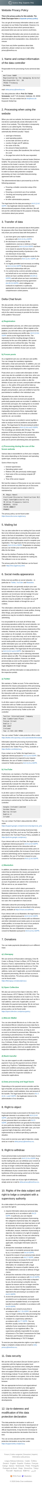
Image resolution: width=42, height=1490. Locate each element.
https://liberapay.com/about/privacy (14, 981)
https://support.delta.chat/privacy (13, 1444)
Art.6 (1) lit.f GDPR (29, 756)
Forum (6, 1454)
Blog (20, 3)
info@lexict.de (31, 98)
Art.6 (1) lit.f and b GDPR (12, 651)
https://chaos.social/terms (24, 909)
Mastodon (30, 582)
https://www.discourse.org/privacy (14, 516)
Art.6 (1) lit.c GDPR (29, 259)
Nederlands (20, 1466)
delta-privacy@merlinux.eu (15, 89)
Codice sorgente (16, 1454)
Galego (5, 1466)
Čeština (34, 1461)
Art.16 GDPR (29, 1252)
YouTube (20, 582)
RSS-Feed (17, 1476)
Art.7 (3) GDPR (23, 1311)
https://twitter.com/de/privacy (12, 749)
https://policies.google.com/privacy (14, 837)
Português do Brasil (10, 1468)
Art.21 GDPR (10, 1294)
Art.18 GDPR (34, 1277)
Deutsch (6, 1463)
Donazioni (27, 1454)
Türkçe (35, 1468)
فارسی (33, 1471)
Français (35, 1463)
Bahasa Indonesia (17, 1461)
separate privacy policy (29, 18)
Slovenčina (28, 1468)
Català (27, 1461)
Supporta (26, 3)
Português (35, 1466)
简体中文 (26, 1471)
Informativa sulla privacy (21, 1457)
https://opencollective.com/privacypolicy (16, 1011)
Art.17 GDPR (28, 1257)
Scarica (15, 3)
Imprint (34, 1454)
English (13, 1463)
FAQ (32, 3)
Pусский (9, 1471)
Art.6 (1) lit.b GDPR (26, 246)
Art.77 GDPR (22, 1321)
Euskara (27, 1463)
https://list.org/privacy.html (15, 566)
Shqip (20, 1468)
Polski (27, 1466)
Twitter (13, 582)
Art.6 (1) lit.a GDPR (25, 239)
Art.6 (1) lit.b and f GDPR (29, 427)
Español (20, 1463)
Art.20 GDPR (10, 1306)
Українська (18, 1471)
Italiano (11, 1466)
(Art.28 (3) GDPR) (12, 283)
